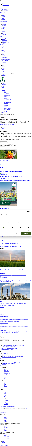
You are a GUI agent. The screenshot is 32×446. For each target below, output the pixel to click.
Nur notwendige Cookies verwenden (15, 233)
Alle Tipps (17, 246)
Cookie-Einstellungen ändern (4, 406)
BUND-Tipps (4, 3)
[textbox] (7, 73)
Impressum (3, 66)
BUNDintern (3, 43)
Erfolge (3, 50)
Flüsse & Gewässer (6, 425)
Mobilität (3, 18)
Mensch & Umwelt (4, 9)
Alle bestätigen (26, 233)
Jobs (2, 53)
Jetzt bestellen (2, 412)
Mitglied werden (4, 39)
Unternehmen (4, 62)
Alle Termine (20, 246)
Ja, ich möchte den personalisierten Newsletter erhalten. (8, 145)
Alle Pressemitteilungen (8, 246)
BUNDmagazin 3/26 (5, 353)
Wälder (3, 28)
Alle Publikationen (13, 246)
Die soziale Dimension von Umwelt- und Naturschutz (9, 357)
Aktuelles (3, 127)
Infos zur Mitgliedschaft (5, 60)
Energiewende (4, 15)
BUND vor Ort (4, 52)
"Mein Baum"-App (4, 38)
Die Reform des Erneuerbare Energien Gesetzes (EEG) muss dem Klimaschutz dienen (13, 345)
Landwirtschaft (4, 24)
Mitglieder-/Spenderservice (7, 102)
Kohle (3, 17)
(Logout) (3, 71)
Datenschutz (5, 106)
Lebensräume (4, 25)
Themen (3, 2)
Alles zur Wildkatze (4, 32)
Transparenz (3, 54)
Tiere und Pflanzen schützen (5, 47)
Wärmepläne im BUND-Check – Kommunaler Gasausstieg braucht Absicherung (12, 356)
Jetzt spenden (4, 74)
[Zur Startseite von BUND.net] (2, 81)
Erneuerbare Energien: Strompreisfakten (7, 349)
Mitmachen (1, 36)
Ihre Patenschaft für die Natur (6, 59)
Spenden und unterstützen (5, 5)
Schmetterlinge (4, 31)
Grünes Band (4, 23)
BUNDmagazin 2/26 (5, 355)
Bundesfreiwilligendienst (5, 42)
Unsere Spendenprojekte (5, 58)
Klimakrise (3, 16)
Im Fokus (3, 128)
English (3, 69)
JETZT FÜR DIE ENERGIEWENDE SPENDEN (7, 124)
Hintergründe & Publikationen (6, 129)
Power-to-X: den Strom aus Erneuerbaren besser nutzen (9, 348)
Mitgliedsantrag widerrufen (11, 406)
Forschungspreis (4, 55)
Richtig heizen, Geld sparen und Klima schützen (8, 363)
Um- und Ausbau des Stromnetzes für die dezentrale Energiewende (11, 347)
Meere (3, 26)
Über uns (3, 4)
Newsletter (3, 68)
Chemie (3, 14)
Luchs (3, 33)
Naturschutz (3, 27)
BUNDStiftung (4, 61)
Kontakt (3, 86)
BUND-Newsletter (4, 40)
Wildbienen (5, 435)
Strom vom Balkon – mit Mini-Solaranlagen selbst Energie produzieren (11, 362)
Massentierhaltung (6, 428)
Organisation (3, 51)
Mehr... (26, 408)
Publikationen (4, 67)
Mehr (28, 230)
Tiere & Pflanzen (2, 29)
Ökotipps (3, 46)
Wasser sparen (4, 364)
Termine (3, 83)
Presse (3, 65)
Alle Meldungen (2, 246)
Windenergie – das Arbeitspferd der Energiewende (8, 346)
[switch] (12, 227)
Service (3, 6)
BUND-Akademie (4, 41)
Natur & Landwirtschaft (5, 10)
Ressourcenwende (4, 19)
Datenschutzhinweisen (22, 223)
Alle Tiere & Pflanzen (6, 438)
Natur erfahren (6, 98)
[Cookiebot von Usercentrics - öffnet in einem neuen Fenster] (27, 211)
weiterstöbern (6, 412)
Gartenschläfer (4, 34)
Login (3, 70)
